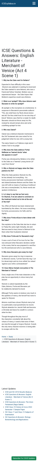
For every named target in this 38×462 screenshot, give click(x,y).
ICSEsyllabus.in (9, 3)
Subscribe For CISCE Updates (24, 458)
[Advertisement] (19, 27)
